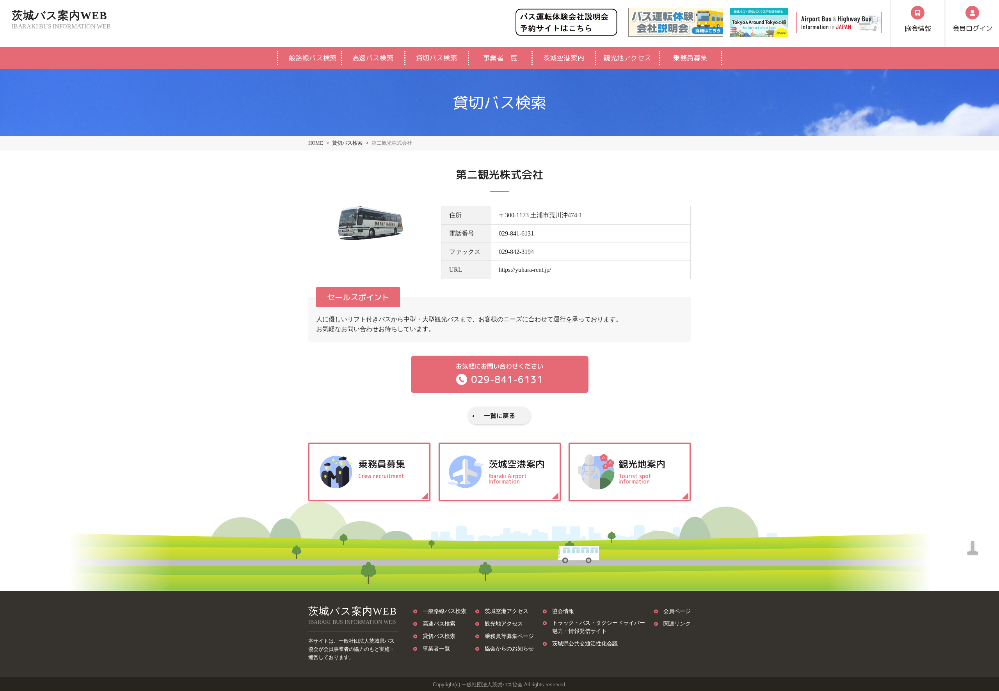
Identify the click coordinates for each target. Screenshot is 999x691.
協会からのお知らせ (509, 648)
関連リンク (677, 623)
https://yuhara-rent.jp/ (525, 269)
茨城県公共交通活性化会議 (585, 643)
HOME (315, 143)
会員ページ (677, 611)
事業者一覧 (500, 57)
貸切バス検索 (436, 57)
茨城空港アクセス (506, 611)
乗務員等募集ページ (509, 636)
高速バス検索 (372, 57)
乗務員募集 (690, 57)
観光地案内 (642, 471)
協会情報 (563, 611)
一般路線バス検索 (309, 57)
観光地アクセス (627, 57)
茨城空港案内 (563, 57)
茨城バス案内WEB (61, 20)
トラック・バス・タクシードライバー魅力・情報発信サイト (598, 627)
